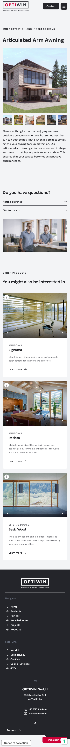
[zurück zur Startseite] (16, 6)
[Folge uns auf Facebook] (35, 724)
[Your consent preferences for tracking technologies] (64, 741)
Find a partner (55, 739)
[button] (7, 333)
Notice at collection (16, 743)
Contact (51, 6)
